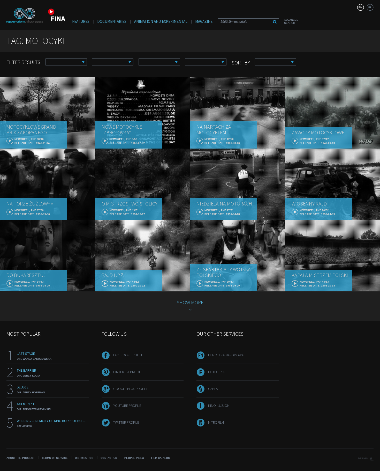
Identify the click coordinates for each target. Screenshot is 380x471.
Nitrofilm (216, 422)
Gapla (213, 388)
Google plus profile (130, 388)
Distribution (84, 458)
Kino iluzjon (219, 405)
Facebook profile (128, 355)
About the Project (20, 458)
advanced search (291, 21)
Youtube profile (127, 405)
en (360, 7)
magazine (203, 21)
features (80, 21)
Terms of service (55, 458)
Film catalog (160, 458)
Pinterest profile (127, 372)
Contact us (109, 458)
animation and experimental (160, 21)
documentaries (111, 21)
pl (370, 7)
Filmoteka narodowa (226, 355)
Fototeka (216, 372)
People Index (134, 458)
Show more (190, 302)
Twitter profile (126, 422)
